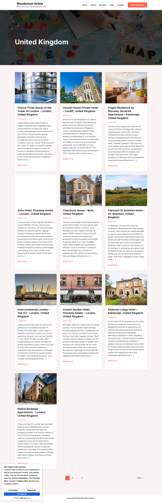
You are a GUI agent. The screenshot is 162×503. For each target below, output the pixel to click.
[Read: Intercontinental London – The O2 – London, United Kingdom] (36, 289)
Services (102, 5)
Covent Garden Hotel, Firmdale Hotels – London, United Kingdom (79, 313)
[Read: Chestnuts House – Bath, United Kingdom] (81, 190)
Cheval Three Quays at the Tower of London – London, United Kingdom (35, 111)
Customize (13, 490)
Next (141, 478)
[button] (137, 4)
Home (84, 5)
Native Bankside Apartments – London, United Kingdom (32, 412)
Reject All (31, 490)
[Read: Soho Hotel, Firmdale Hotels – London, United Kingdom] (36, 190)
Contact (120, 5)
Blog (112, 5)
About (93, 5)
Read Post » (23, 165)
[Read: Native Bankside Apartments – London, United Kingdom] (36, 389)
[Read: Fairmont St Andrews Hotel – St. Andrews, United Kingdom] (126, 190)
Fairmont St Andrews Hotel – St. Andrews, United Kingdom (126, 214)
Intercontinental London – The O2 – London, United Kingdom (34, 313)
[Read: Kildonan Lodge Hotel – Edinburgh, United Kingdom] (126, 289)
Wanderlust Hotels (30, 3)
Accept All (21, 494)
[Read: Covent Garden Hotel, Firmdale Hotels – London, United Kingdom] (81, 289)
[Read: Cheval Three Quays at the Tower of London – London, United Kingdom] (36, 87)
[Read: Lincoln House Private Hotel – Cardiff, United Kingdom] (81, 87)
